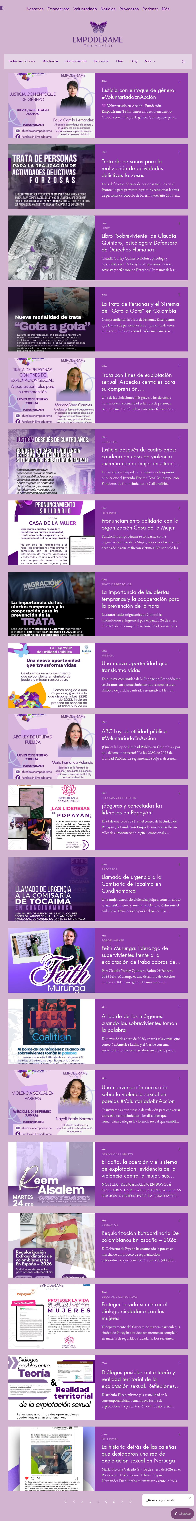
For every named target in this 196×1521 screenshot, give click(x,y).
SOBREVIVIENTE (113, 940)
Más (148, 61)
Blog (134, 61)
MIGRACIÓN (110, 1225)
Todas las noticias (21, 61)
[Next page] (122, 1501)
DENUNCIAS (110, 513)
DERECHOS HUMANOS (117, 1154)
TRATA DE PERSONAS (116, 584)
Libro (119, 61)
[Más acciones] (180, 81)
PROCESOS (109, 442)
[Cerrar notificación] (190, 1498)
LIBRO (106, 228)
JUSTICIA (108, 655)
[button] (183, 62)
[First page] (65, 1501)
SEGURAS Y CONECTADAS (119, 798)
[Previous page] (73, 1501)
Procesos (101, 61)
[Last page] (130, 1501)
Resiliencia (50, 61)
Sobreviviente (76, 61)
